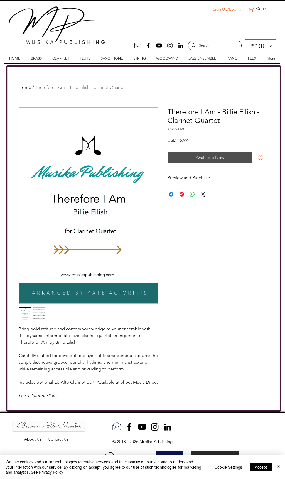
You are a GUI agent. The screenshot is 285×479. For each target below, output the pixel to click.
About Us (36, 439)
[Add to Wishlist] (260, 157)
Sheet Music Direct (139, 382)
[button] (260, 9)
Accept (261, 467)
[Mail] (137, 45)
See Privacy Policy (47, 472)
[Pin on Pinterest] (181, 194)
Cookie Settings (228, 467)
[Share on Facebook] (171, 194)
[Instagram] (169, 45)
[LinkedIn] (180, 45)
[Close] (278, 467)
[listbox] (260, 45)
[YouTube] (159, 45)
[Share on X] (203, 194)
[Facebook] (148, 45)
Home (25, 87)
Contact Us (58, 439)
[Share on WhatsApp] (192, 194)
